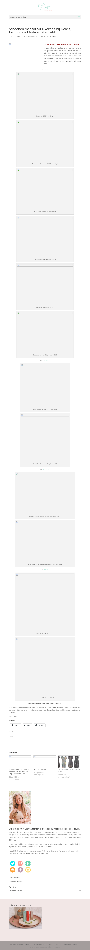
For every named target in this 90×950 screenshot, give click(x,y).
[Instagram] (28, 872)
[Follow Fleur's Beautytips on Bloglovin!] (20, 872)
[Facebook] (28, 866)
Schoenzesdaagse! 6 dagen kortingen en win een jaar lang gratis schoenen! (19, 771)
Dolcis (46, 69)
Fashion (32, 36)
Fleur (15, 36)
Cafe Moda (46, 360)
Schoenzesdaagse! (40, 769)
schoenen (53, 36)
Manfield (46, 469)
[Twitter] (12, 866)
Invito (46, 570)
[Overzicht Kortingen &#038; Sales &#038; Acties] (69, 761)
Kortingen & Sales (42, 36)
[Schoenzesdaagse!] (44, 761)
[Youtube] (12, 872)
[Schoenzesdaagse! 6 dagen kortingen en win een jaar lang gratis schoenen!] (20, 761)
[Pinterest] (20, 866)
